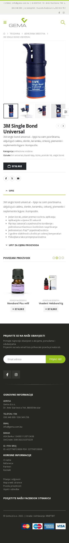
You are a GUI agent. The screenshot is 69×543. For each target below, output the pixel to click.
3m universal (17, 155)
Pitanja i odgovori (12, 479)
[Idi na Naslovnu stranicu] (4, 33)
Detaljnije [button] (19, 309)
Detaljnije (17, 166)
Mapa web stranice (12, 482)
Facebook (6, 178)
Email (18, 178)
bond (38, 155)
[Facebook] (59, 13)
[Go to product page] (18, 282)
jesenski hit (47, 155)
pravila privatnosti (51, 347)
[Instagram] (64, 13)
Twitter (12, 178)
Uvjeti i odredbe (11, 489)
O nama (7, 460)
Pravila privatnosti (12, 486)
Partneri (7, 466)
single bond (58, 155)
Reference (8, 463)
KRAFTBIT (50, 516)
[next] (63, 126)
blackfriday (29, 155)
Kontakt (7, 470)
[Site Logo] (18, 22)
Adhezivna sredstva (23, 151)
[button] (5, 22)
